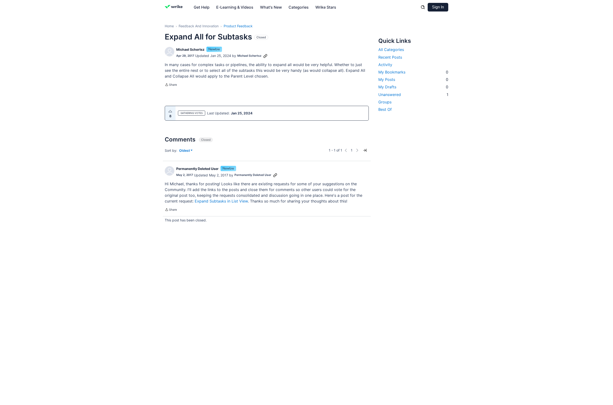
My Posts (413, 79)
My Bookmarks (413, 71)
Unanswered (413, 94)
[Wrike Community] (175, 7)
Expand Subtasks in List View (221, 201)
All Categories (391, 49)
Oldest (185, 150)
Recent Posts (390, 57)
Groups (385, 101)
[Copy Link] (265, 56)
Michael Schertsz (190, 49)
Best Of (385, 109)
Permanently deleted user (197, 169)
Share (171, 85)
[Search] (423, 7)
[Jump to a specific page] (365, 150)
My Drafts (413, 86)
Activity (385, 64)
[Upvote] (170, 111)
